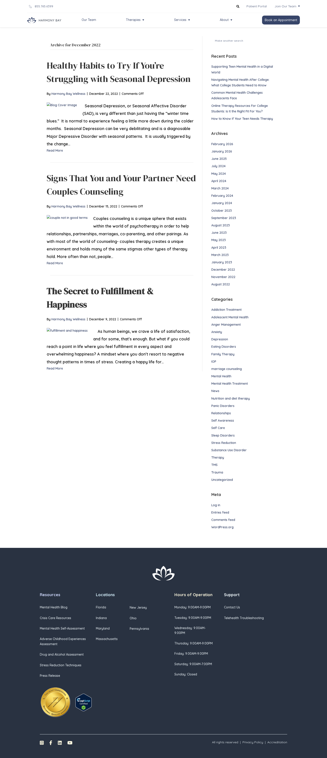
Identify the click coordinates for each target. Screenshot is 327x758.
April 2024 (218, 181)
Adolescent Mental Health (229, 317)
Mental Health (221, 376)
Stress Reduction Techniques (60, 665)
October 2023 (221, 211)
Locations (105, 594)
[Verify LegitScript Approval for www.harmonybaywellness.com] (83, 702)
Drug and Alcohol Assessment (62, 654)
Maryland (103, 628)
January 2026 (221, 151)
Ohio (133, 618)
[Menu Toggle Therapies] (143, 20)
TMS (214, 465)
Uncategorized (222, 480)
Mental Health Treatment (229, 384)
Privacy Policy (252, 742)
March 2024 (220, 188)
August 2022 (220, 284)
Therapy (217, 457)
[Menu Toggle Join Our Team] (299, 6)
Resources (50, 594)
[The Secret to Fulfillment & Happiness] (67, 330)
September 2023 (223, 218)
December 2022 (223, 270)
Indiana (101, 618)
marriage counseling (226, 369)
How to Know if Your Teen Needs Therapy (242, 119)
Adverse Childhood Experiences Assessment (63, 641)
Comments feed (223, 520)
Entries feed (220, 512)
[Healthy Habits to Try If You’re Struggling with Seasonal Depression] (62, 105)
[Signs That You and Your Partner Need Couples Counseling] (67, 217)
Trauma (217, 472)
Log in (215, 505)
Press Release (50, 676)
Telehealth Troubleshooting (244, 618)
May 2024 (218, 174)
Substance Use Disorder (229, 450)
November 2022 (223, 277)
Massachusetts (107, 639)
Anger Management (226, 325)
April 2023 (218, 248)
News (215, 391)
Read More (55, 150)
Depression (219, 339)
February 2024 (222, 196)
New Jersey (138, 608)
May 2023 (218, 240)
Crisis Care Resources (55, 618)
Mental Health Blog (53, 607)
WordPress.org (222, 527)
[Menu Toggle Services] (189, 20)
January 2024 (221, 203)
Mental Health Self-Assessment (62, 628)
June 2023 (219, 233)
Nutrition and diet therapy (230, 398)
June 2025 (219, 159)
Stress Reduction (223, 443)
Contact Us (232, 607)
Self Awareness (222, 421)
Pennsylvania (139, 629)
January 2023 (221, 262)
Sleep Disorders (223, 435)
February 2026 (222, 144)
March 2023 (220, 255)
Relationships (221, 413)
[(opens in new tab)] (55, 702)
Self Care (218, 428)
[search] (270, 40)
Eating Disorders (223, 347)
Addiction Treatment (226, 310)
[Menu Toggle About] (231, 20)
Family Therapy (222, 354)
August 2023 (220, 225)
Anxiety (216, 332)
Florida (101, 607)
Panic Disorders (222, 406)
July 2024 (218, 166)
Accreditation (277, 742)
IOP (213, 362)
